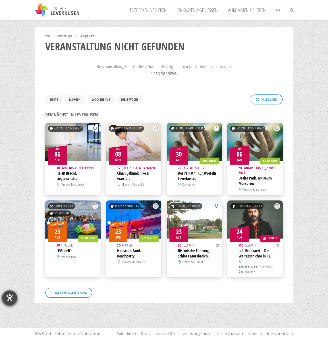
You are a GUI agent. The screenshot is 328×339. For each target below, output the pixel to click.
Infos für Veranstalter (230, 333)
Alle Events (270, 99)
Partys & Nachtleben (127, 206)
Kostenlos (209, 161)
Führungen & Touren (188, 206)
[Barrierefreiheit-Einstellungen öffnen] (9, 297)
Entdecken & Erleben (148, 10)
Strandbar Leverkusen (133, 262)
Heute (54, 99)
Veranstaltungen (65, 36)
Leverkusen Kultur (167, 333)
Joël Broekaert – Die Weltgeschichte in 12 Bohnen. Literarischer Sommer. (255, 258)
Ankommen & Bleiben (247, 10)
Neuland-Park (68, 257)
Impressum (255, 333)
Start (47, 36)
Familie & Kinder (64, 206)
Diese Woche (129, 99)
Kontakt (146, 333)
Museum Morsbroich (72, 184)
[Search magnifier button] (291, 10)
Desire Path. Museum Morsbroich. (255, 181)
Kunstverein (188, 184)
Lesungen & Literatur (249, 206)
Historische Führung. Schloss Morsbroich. (194, 253)
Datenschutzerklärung (280, 333)
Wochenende (101, 99)
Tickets (272, 238)
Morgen (75, 99)
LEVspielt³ (64, 250)
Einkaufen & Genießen (197, 10)
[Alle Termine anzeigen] (217, 245)
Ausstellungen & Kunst (68, 128)
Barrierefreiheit (126, 333)
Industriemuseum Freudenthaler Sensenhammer (256, 269)
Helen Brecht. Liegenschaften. (68, 175)
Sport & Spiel (62, 213)
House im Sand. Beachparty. (129, 253)
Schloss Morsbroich (192, 262)
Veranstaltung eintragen (197, 333)
